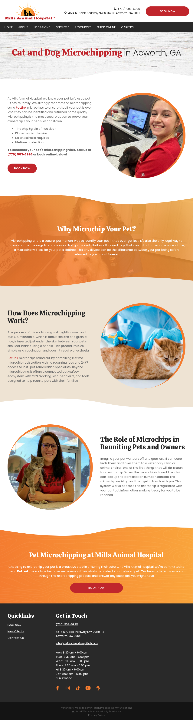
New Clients (16, 631)
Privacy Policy (96, 715)
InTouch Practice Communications (111, 708)
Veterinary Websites (73, 708)
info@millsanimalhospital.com (77, 643)
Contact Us (16, 638)
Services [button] (62, 27)
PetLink (21, 107)
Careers (127, 27)
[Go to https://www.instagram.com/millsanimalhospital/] (67, 688)
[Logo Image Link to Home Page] (30, 11)
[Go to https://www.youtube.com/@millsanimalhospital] (88, 688)
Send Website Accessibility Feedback (98, 711)
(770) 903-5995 (129, 9)
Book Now (14, 625)
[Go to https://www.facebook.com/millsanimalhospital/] (57, 688)
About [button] (23, 27)
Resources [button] (83, 27)
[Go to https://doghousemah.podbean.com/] (98, 688)
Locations (42, 27)
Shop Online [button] (106, 27)
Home (9, 27)
